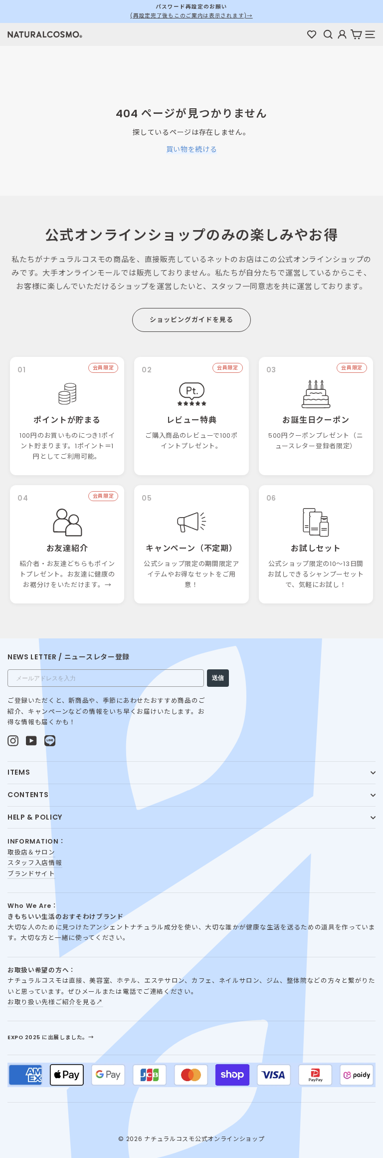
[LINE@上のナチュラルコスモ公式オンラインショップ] (49, 741)
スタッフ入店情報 (34, 863)
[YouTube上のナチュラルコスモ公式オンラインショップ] (31, 741)
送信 (218, 677)
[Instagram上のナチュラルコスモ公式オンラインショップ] (12, 741)
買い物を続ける (191, 149)
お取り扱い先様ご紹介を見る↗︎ (55, 1002)
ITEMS (18, 772)
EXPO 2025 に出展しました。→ (50, 1037)
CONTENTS (28, 795)
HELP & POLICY (34, 817)
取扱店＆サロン (31, 852)
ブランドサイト (31, 873)
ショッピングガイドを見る (191, 319)
